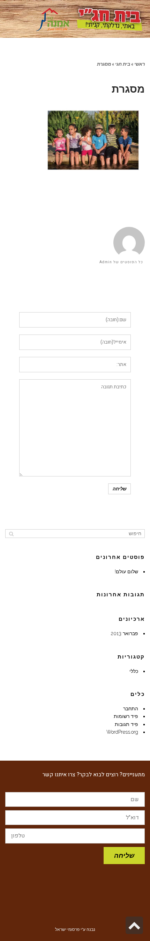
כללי (133, 671)
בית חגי (122, 64)
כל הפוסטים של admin (121, 262)
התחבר (130, 708)
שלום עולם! (126, 571)
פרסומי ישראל (67, 929)
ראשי (139, 64)
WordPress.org (122, 732)
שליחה (124, 855)
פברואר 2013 (124, 633)
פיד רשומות (126, 716)
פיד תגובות (126, 724)
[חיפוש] (11, 533)
